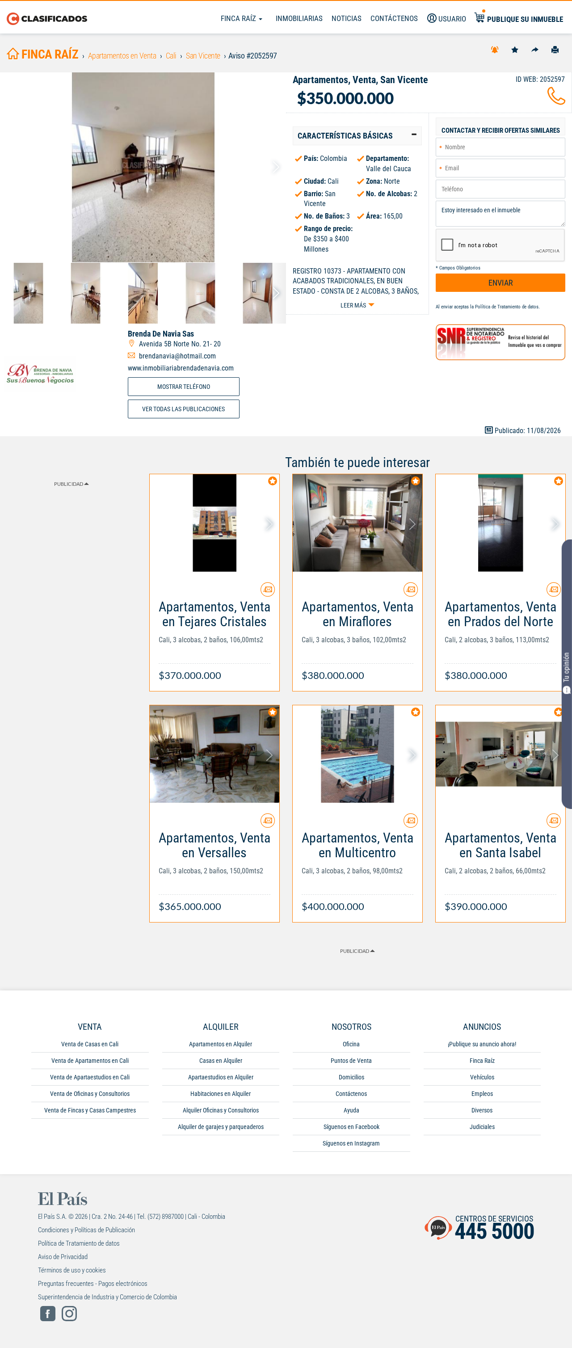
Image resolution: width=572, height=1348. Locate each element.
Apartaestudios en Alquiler (220, 1077)
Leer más (353, 305)
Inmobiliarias (299, 18)
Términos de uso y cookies (72, 1270)
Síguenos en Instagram (351, 1143)
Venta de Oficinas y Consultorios (90, 1093)
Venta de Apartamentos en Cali (90, 1060)
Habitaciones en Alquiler (220, 1093)
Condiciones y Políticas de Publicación (86, 1230)
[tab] (357, 135)
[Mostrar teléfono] (556, 101)
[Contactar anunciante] (268, 593)
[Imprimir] (555, 49)
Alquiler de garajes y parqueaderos (221, 1126)
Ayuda (351, 1110)
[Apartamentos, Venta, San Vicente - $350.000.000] (143, 167)
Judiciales (482, 1126)
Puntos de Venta (351, 1060)
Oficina (351, 1044)
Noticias (347, 18)
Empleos (482, 1093)
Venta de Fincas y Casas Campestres (90, 1110)
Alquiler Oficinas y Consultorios (221, 1110)
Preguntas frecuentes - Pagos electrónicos (92, 1284)
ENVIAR (500, 282)
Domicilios (351, 1077)
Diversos (481, 1110)
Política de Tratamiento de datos (506, 307)
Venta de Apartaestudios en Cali (90, 1077)
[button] (357, 136)
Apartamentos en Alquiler (220, 1044)
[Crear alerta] (495, 49)
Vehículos (482, 1077)
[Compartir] (535, 49)
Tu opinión (566, 667)
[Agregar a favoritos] (515, 49)
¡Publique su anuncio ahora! (482, 1044)
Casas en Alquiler (220, 1060)
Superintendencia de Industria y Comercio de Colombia (107, 1297)
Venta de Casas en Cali (89, 1044)
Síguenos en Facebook (351, 1126)
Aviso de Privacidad (63, 1257)
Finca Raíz (239, 18)
